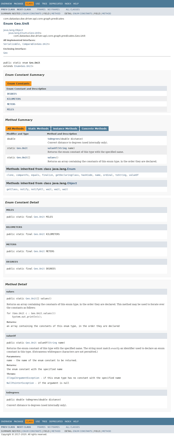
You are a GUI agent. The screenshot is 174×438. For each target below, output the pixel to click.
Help (76, 4)
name (97, 175)
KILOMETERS (14, 99)
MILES (10, 109)
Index (68, 4)
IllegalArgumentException (23, 377)
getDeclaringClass (67, 175)
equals (35, 175)
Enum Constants (31, 13)
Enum (17, 66)
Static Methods (38, 128)
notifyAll (37, 189)
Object (72, 183)
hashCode (86, 175)
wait (48, 189)
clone (10, 175)
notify (24, 189)
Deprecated (56, 4)
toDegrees (54, 138)
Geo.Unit (34, 33)
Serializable (11, 44)
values (52, 157)
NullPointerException (20, 383)
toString (120, 175)
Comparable (29, 44)
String (62, 148)
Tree (44, 4)
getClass (12, 189)
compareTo (22, 175)
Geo (5, 52)
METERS (11, 104)
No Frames (54, 9)
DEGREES (12, 93)
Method (55, 13)
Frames (41, 9)
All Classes (73, 9)
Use (38, 4)
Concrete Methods (94, 128)
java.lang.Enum (17, 33)
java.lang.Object (13, 30)
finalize (47, 175)
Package (18, 4)
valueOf (52, 148)
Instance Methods (65, 128)
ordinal (108, 175)
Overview (6, 4)
